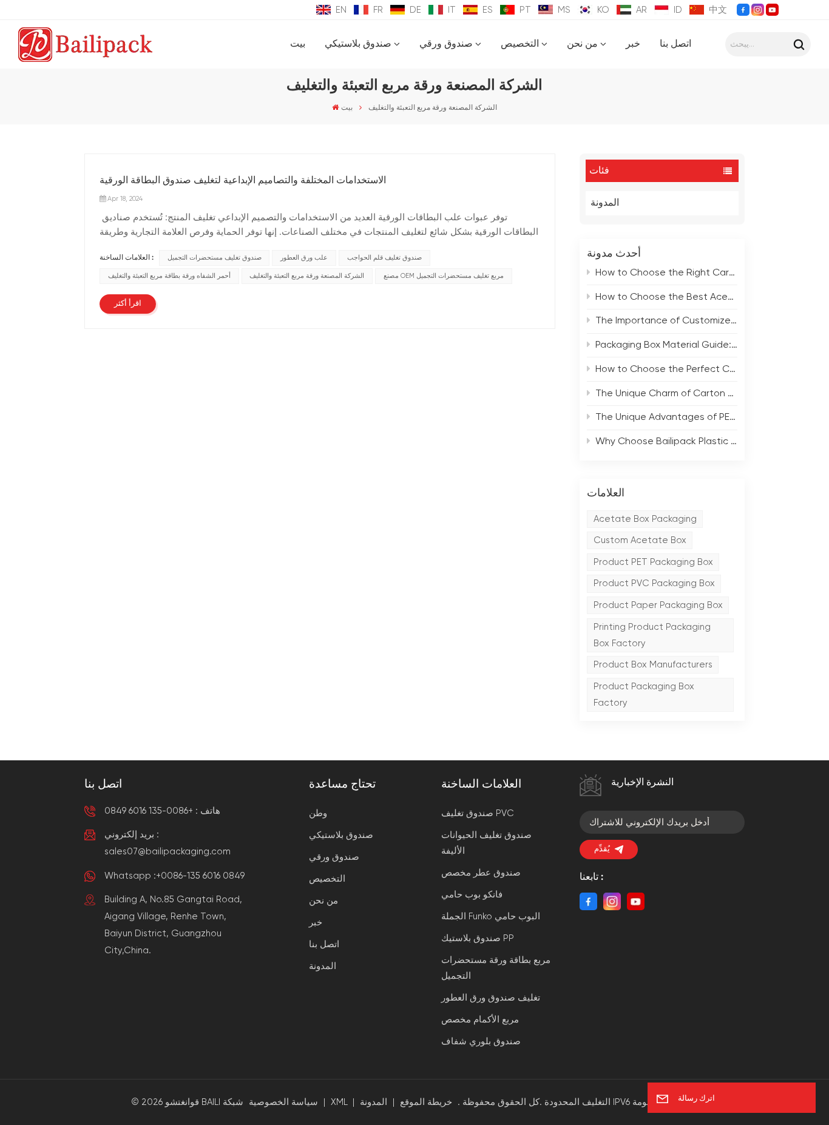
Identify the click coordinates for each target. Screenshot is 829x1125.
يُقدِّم (602, 849)
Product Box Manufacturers (653, 664)
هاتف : (162, 811)
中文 (718, 10)
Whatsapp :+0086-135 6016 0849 (174, 875)
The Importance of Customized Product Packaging (666, 321)
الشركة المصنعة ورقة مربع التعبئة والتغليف (306, 276)
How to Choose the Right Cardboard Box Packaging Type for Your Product (666, 273)
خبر (633, 44)
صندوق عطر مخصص (481, 872)
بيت (297, 44)
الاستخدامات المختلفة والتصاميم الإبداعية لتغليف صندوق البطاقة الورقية (243, 181)
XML (339, 1102)
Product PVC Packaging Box (654, 583)
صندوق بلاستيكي (358, 44)
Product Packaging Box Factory (644, 695)
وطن (318, 813)
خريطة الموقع (426, 1102)
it (452, 10)
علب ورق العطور (304, 258)
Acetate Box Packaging (645, 519)
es (487, 10)
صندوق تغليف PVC (477, 813)
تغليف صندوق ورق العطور (490, 997)
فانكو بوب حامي (471, 894)
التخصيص (520, 44)
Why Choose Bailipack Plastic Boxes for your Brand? (666, 442)
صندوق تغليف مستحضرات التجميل (214, 258)
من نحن (582, 44)
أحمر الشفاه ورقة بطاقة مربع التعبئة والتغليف (169, 276)
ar (641, 10)
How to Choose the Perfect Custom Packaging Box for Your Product (666, 369)
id (678, 10)
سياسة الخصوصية (283, 1102)
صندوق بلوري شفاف (481, 1041)
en (341, 10)
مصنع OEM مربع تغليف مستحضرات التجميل (444, 276)
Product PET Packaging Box (653, 562)
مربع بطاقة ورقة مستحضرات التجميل (495, 968)
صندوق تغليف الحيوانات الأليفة (486, 843)
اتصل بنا (675, 44)
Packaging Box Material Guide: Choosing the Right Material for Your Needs (666, 345)
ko (603, 10)
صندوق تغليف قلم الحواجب (384, 258)
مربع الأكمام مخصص (480, 1019)
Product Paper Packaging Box (658, 605)
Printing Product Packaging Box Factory (652, 635)
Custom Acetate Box (640, 540)
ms (564, 10)
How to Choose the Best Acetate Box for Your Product (666, 297)
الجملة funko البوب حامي (490, 916)
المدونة (604, 203)
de (415, 10)
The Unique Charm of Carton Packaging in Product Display (666, 394)
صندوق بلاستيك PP (477, 938)
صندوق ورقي (446, 44)
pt (525, 10)
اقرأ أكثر (127, 304)
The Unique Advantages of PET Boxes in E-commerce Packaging (666, 417)
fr (378, 10)
